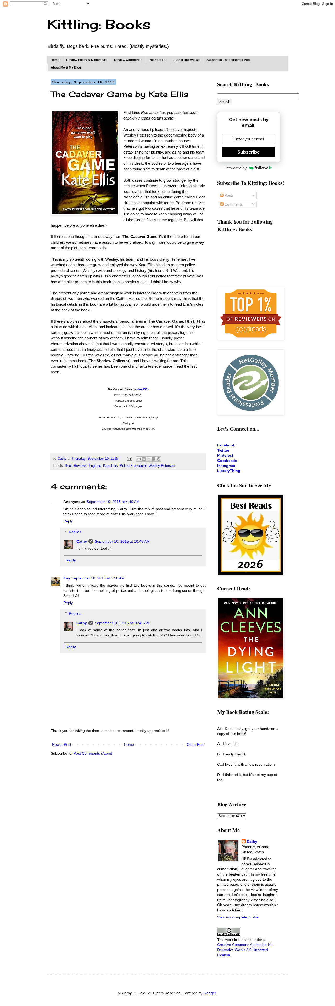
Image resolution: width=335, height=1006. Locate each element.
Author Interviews (186, 60)
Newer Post (61, 744)
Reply (68, 521)
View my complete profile (238, 917)
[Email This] (138, 459)
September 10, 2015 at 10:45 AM (122, 541)
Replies (75, 532)
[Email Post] (129, 459)
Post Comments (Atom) (93, 753)
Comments (233, 204)
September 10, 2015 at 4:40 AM (113, 501)
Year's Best (157, 60)
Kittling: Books (98, 24)
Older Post (195, 744)
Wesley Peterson (162, 466)
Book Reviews (76, 466)
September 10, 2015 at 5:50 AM (98, 578)
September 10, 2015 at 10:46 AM (122, 623)
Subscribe (248, 152)
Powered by (236, 168)
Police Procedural (133, 466)
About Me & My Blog (66, 67)
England (95, 466)
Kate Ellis (110, 466)
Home (55, 60)
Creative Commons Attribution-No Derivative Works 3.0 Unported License (245, 949)
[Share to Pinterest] (158, 459)
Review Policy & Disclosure (86, 60)
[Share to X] (148, 459)
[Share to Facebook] (153, 459)
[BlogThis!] (143, 459)
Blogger (209, 993)
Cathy (81, 541)
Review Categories (128, 60)
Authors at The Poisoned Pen (228, 60)
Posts (229, 195)
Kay (66, 578)
